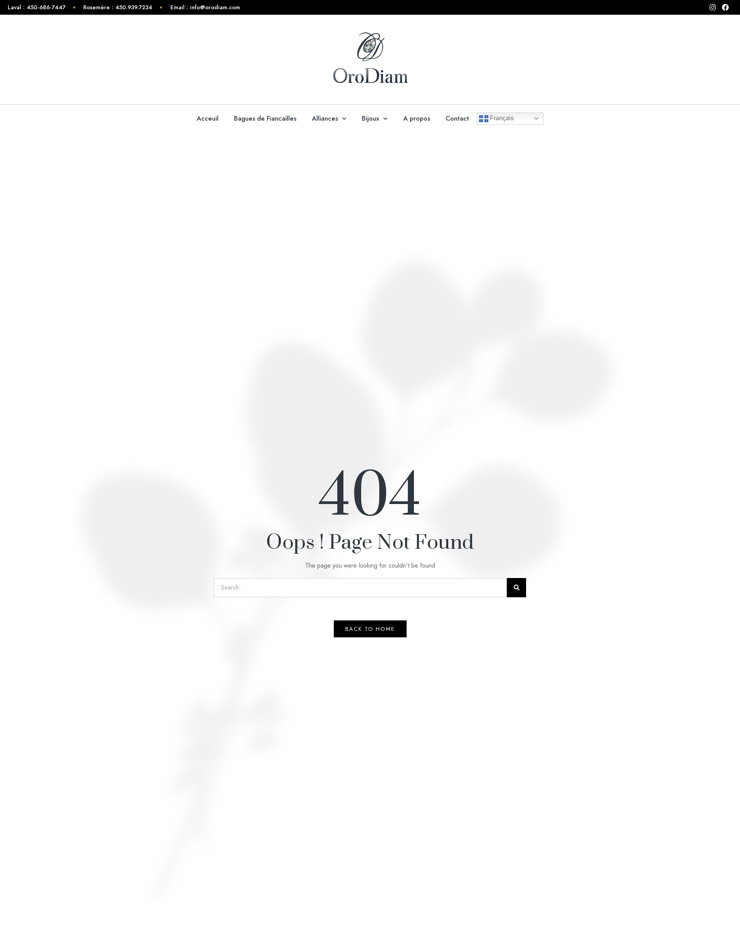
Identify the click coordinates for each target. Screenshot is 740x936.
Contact (457, 118)
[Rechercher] (516, 587)
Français (501, 118)
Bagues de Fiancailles (265, 118)
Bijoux (370, 118)
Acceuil (208, 118)
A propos (416, 118)
